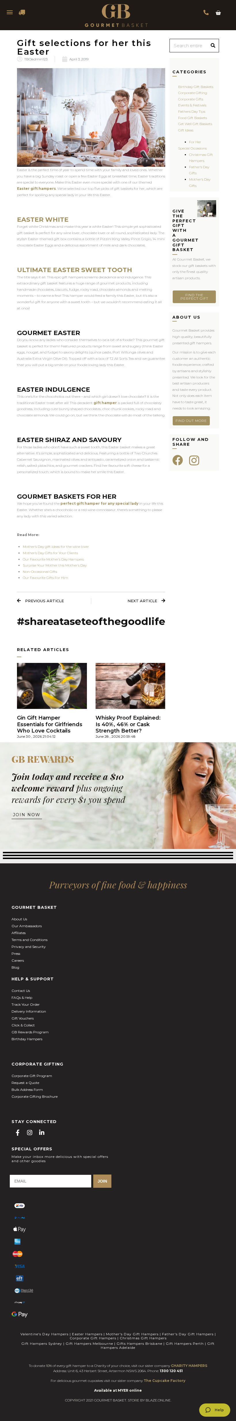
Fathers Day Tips (191, 111)
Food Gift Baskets (192, 118)
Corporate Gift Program (32, 1076)
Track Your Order (26, 1004)
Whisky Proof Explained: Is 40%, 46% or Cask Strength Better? (128, 724)
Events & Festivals (192, 105)
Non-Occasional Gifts (40, 571)
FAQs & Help (22, 997)
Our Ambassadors (27, 926)
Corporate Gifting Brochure (35, 1096)
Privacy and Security (29, 946)
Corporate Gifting (192, 93)
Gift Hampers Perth (185, 1343)
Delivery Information (29, 1011)
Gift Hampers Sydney (41, 1343)
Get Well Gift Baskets (195, 124)
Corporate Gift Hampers (93, 1338)
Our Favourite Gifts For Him (45, 577)
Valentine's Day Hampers (44, 1334)
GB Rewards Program (30, 1032)
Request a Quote (25, 1082)
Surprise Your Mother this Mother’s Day (55, 565)
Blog (15, 967)
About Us (19, 919)
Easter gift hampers (36, 188)
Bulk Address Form (27, 1089)
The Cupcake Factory (164, 1380)
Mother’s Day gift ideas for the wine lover (56, 546)
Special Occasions (192, 148)
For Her (195, 142)
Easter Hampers (87, 1334)
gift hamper (105, 403)
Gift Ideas (185, 130)
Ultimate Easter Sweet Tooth (74, 270)
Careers (18, 960)
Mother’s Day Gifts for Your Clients (50, 553)
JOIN (102, 1181)
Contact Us (21, 990)
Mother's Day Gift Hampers (132, 1334)
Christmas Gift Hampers (143, 1338)
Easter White (42, 219)
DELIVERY (22, 12)
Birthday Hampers (27, 1039)
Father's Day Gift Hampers (188, 1334)
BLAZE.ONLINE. (158, 1400)
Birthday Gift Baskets (195, 87)
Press (16, 953)
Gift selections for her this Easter (84, 47)
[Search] (213, 45)
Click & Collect (23, 1025)
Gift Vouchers (23, 1018)
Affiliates (19, 933)
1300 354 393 (206, 12)
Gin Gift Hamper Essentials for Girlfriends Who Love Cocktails (49, 724)
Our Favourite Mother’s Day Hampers (53, 559)
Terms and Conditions (29, 940)
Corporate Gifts (190, 99)
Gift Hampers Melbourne (89, 1343)
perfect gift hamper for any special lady (99, 503)
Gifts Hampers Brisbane (139, 1343)
